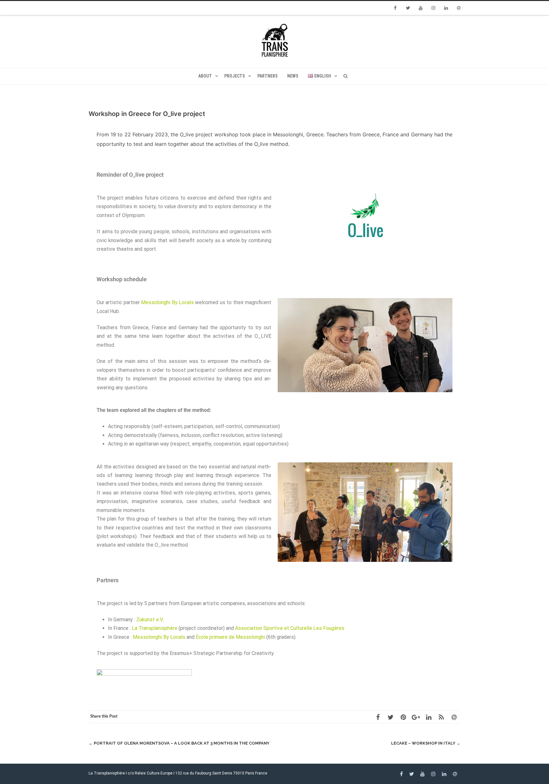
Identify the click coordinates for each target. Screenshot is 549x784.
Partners (267, 75)
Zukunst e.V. (149, 620)
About (205, 75)
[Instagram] (433, 8)
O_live (187, 134)
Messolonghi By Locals (167, 302)
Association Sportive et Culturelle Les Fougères (289, 628)
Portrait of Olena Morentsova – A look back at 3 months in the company (179, 743)
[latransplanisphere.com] (274, 41)
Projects (234, 75)
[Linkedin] (446, 8)
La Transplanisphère (154, 628)
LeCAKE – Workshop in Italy (425, 743)
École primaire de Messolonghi (230, 637)
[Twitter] (408, 8)
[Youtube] (420, 8)
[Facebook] (395, 8)
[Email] (458, 8)
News (292, 75)
